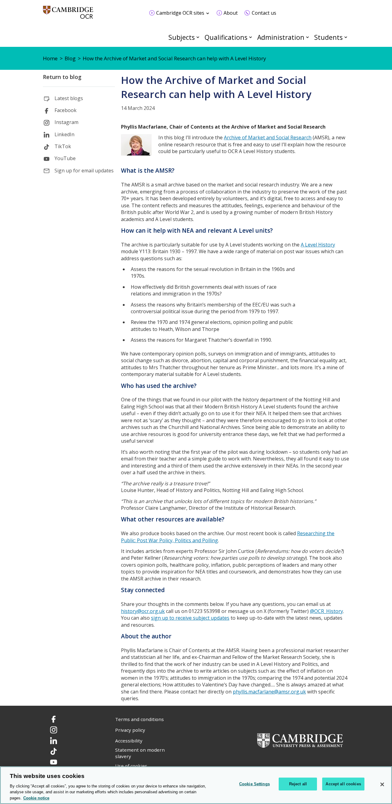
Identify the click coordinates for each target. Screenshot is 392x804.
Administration (280, 37)
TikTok (63, 146)
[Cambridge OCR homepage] (68, 15)
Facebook (66, 110)
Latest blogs (69, 98)
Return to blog (62, 77)
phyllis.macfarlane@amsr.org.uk (269, 691)
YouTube (65, 158)
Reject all (298, 784)
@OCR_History (326, 611)
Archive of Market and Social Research (267, 137)
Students (328, 37)
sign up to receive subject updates (190, 617)
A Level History (318, 244)
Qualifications (226, 37)
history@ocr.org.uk (143, 611)
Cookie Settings (254, 784)
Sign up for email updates (84, 170)
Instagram (66, 122)
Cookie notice (36, 797)
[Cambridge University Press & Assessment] (300, 740)
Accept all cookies (343, 784)
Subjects (181, 37)
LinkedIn (64, 134)
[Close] (382, 784)
